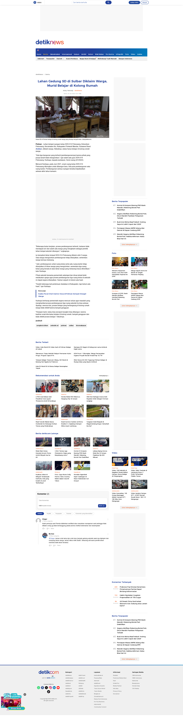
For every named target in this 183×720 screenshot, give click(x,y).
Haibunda (135, 680)
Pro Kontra (110, 54)
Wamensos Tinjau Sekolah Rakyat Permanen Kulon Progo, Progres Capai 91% (53, 354)
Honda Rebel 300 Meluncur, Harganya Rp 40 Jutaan (70, 398)
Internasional (67, 54)
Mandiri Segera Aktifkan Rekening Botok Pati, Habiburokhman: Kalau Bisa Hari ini (130, 236)
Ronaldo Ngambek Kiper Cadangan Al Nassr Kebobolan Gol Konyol (81, 478)
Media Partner (117, 686)
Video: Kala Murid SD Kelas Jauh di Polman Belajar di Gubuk (53, 348)
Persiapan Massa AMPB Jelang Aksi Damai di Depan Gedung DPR (130, 229)
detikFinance (69, 680)
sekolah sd (54, 325)
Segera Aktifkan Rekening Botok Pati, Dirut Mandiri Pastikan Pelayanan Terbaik (132, 216)
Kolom (90, 54)
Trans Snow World (99, 688)
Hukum (76, 54)
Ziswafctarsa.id (98, 696)
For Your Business (99, 701)
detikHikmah (82, 694)
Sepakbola (68, 691)
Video (133, 54)
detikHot (68, 686)
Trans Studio (98, 691)
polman (64, 325)
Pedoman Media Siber (119, 678)
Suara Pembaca (72, 59)
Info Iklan (115, 688)
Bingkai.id (97, 694)
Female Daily (136, 686)
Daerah (59, 59)
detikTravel (82, 675)
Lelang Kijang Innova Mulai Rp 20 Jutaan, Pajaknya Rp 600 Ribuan (100, 454)
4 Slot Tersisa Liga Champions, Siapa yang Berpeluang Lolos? (63, 453)
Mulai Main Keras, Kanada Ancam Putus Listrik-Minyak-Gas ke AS (43, 454)
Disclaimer (116, 694)
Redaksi (115, 675)
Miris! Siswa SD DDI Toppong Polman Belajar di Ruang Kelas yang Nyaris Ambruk (90, 361)
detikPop (81, 696)
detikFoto (81, 691)
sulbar (71, 325)
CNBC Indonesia (137, 678)
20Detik (81, 688)
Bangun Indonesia (125, 59)
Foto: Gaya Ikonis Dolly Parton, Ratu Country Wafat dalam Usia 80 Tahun (63, 478)
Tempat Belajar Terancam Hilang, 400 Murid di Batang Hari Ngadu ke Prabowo (52, 361)
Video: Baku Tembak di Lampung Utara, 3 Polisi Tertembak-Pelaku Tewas (139, 473)
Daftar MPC (134, 2)
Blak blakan (99, 54)
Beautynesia (135, 683)
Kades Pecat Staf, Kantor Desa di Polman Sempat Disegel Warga (62, 295)
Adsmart (41, 59)
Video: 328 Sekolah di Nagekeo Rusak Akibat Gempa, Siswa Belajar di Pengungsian (120, 473)
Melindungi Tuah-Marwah (107, 59)
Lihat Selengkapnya (128, 244)
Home (39, 54)
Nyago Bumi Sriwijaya (88, 59)
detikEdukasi (69, 678)
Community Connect (100, 707)
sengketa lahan (42, 325)
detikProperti (69, 696)
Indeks (139, 54)
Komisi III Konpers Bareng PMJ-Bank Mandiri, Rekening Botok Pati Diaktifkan (81, 454)
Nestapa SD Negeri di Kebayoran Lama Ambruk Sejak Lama (90, 348)
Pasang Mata (98, 678)
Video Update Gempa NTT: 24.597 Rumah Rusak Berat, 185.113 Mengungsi (138, 496)
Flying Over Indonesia (100, 699)
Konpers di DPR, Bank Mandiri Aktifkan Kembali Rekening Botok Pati (120, 296)
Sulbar (39, 149)
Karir (114, 680)
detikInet (68, 683)
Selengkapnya (103, 375)
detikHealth (82, 680)
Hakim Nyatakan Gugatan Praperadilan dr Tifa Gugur (130, 596)
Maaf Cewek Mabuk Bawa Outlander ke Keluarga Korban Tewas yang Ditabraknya (46, 424)
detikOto (68, 694)
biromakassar (81, 325)
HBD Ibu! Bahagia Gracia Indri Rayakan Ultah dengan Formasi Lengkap (97, 399)
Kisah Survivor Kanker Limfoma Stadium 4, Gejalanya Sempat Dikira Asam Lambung (72, 424)
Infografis (119, 54)
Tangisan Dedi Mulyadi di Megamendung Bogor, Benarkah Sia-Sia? (98, 424)
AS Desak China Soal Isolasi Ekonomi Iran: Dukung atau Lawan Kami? (133, 603)
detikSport (68, 688)
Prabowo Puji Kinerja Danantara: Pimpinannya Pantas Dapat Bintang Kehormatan (133, 589)
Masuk (144, 2)
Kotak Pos (116, 683)
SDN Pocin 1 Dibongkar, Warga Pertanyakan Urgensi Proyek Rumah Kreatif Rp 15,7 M (89, 354)
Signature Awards (99, 686)
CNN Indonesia (136, 675)
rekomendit (97, 704)
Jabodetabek (55, 54)
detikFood (82, 678)
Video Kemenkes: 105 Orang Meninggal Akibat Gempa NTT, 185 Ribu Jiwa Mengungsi (119, 497)
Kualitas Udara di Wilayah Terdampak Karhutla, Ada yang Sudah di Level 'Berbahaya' (42, 479)
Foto (127, 54)
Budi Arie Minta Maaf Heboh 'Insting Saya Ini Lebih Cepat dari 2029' (131, 223)
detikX (83, 54)
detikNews (39, 74)
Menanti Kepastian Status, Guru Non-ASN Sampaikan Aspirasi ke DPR (120, 273)
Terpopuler (50, 59)
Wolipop (81, 683)
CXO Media (135, 688)
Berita (45, 54)
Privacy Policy (117, 691)
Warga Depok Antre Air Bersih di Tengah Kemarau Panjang (139, 272)
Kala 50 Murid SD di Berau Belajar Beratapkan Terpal (52, 367)
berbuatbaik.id (98, 675)
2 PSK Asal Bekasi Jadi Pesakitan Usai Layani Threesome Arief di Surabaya (46, 399)
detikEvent (97, 683)
